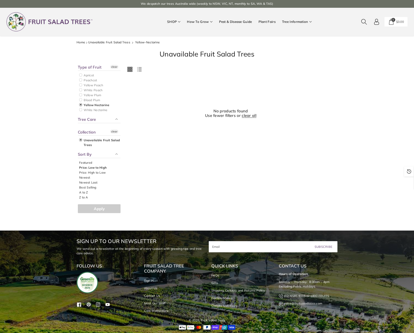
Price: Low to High (93, 168)
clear (114, 66)
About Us (150, 288)
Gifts (214, 283)
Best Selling (87, 187)
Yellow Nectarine (96, 105)
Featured (85, 163)
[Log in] (376, 22)
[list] (139, 69)
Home (81, 42)
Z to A (83, 197)
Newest (84, 177)
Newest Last (88, 182)
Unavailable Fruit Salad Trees (109, 42)
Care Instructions (156, 311)
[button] (173, 21)
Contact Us (152, 296)
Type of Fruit (90, 67)
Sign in (149, 281)
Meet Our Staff (155, 303)
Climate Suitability (224, 306)
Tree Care (87, 119)
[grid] (130, 69)
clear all (249, 115)
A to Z (83, 192)
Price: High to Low (92, 172)
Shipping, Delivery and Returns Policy (238, 290)
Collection (87, 132)
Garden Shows (222, 298)
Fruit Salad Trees (213, 320)
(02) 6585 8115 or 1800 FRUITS (306, 296)
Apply (99, 208)
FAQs (215, 275)
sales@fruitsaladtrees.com (303, 303)
